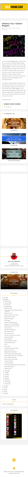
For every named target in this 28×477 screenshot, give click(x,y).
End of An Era (14, 145)
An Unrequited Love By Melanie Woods (12, 353)
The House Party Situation (14, 160)
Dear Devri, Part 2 (8, 308)
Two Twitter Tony (8, 327)
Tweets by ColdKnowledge (7, 404)
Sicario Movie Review (9, 331)
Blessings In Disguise (8, 318)
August (6, 370)
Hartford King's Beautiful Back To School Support (14, 364)
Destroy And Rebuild (8, 337)
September (7, 306)
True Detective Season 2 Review (11, 348)
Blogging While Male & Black (10, 351)
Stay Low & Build (8, 338)
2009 (4, 393)
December (7, 301)
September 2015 (8, 368)
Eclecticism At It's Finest (9, 350)
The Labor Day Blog (8, 362)
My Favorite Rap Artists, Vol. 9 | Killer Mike (13, 355)
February (7, 381)
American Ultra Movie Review (10, 322)
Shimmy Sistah (15, 63)
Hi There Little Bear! (8, 361)
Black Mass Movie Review (9, 329)
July (5, 372)
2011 (4, 389)
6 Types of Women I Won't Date (11, 314)
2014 (4, 386)
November (7, 303)
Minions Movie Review (9, 366)
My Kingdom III (14, 130)
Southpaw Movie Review (9, 342)
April (6, 378)
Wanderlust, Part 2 (8, 313)
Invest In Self (7, 346)
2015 (4, 299)
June (6, 374)
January (6, 383)
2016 (4, 297)
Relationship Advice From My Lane (11, 326)
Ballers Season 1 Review (9, 316)
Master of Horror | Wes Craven (11, 359)
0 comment (5, 29)
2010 (4, 391)
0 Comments (17, 28)
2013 (4, 387)
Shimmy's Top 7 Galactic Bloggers (12, 88)
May (5, 376)
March (6, 380)
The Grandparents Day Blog (10, 357)
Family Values (7, 320)
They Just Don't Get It (9, 333)
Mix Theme (16, 473)
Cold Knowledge (17, 471)
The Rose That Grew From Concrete (12, 335)
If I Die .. (6, 344)
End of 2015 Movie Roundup (10, 340)
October (6, 304)
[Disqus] (14, 192)
